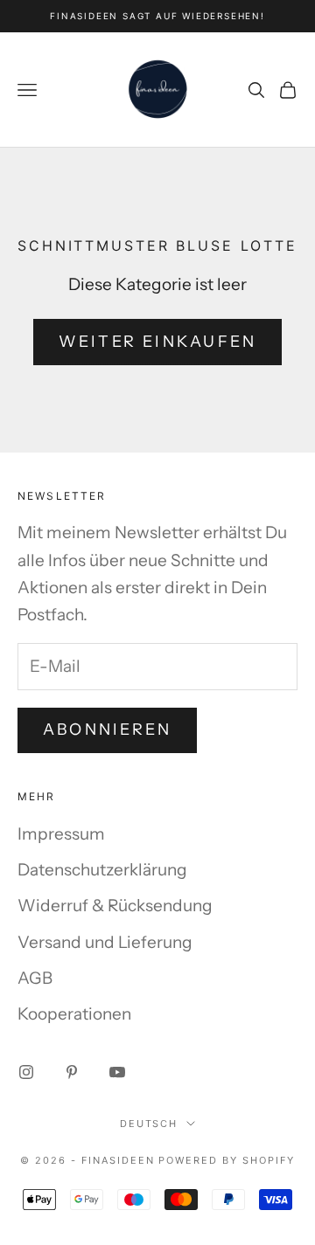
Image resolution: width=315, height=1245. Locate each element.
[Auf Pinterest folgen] (71, 1072)
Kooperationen (74, 1014)
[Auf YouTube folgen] (117, 1072)
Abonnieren (107, 729)
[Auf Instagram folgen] (26, 1072)
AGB (35, 978)
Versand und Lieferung (105, 942)
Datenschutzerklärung (102, 870)
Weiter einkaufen (158, 341)
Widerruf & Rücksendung (115, 906)
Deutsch (149, 1123)
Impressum (61, 834)
